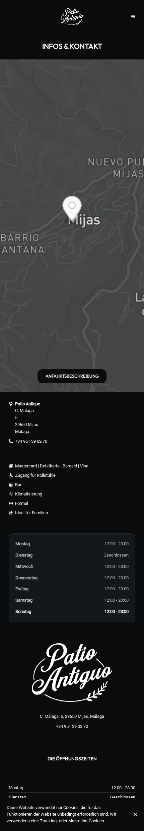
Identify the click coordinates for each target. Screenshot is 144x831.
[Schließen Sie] (135, 814)
